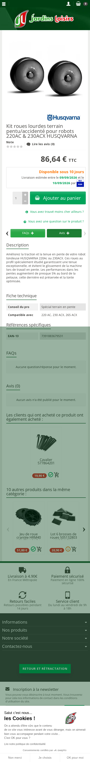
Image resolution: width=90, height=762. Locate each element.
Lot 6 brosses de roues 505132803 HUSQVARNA (63, 537)
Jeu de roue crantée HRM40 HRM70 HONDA (29, 537)
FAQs (25, 233)
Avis (62, 233)
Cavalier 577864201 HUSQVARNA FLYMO (46, 464)
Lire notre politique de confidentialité (25, 744)
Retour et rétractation (45, 668)
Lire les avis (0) (43, 144)
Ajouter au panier (62, 198)
